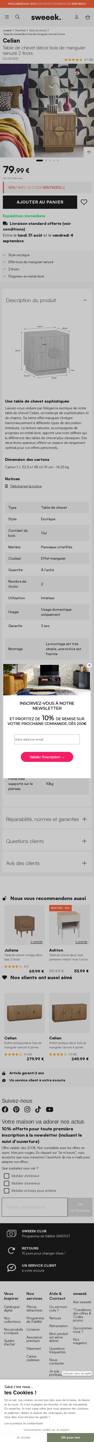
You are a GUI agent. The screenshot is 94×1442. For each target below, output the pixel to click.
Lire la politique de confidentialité (23, 1423)
